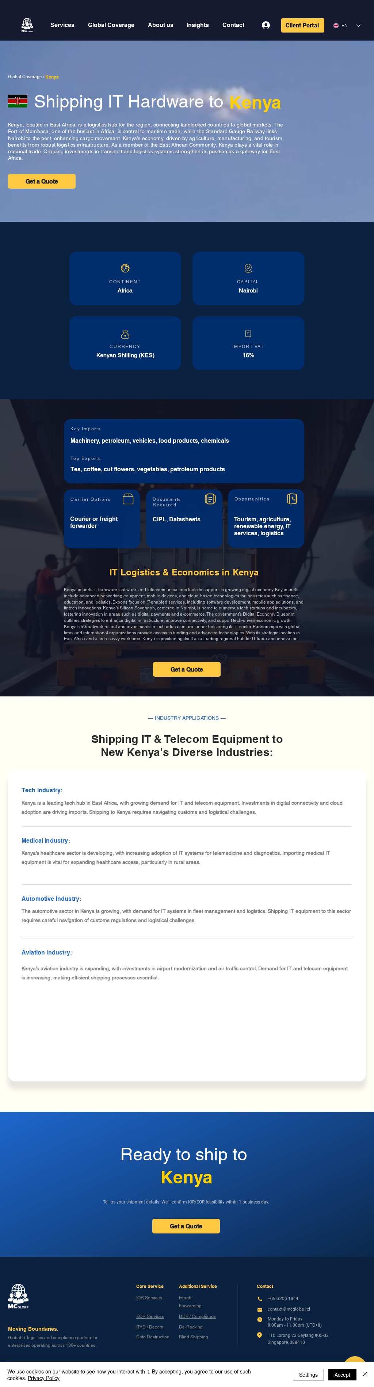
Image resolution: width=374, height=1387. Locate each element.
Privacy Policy (44, 1378)
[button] (62, 25)
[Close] (365, 1374)
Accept (342, 1374)
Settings (308, 1374)
